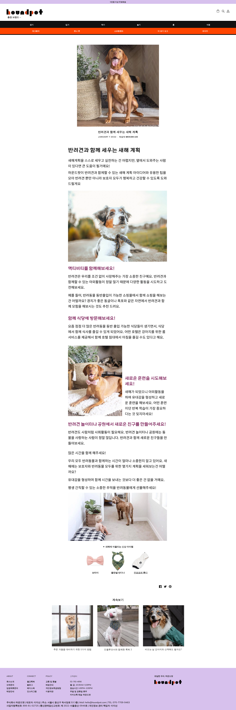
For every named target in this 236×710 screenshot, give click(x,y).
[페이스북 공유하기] (160, 586)
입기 (67, 25)
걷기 (32, 25)
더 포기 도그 (163, 31)
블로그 (30, 685)
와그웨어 (36, 31)
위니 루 (77, 31)
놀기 (139, 25)
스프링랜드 (118, 31)
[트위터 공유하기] (165, 586)
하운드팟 (87, 694)
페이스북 (31, 688)
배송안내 (49, 685)
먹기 (103, 25)
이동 (208, 25)
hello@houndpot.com (95, 702)
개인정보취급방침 (53, 688)
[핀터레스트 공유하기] (170, 586)
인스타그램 (32, 691)
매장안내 (10, 691)
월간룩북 (31, 681)
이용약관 (49, 691)
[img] (223, 11)
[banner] (25, 12)
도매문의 (10, 685)
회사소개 (10, 681)
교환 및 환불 (51, 681)
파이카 (205, 31)
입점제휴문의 (12, 688)
